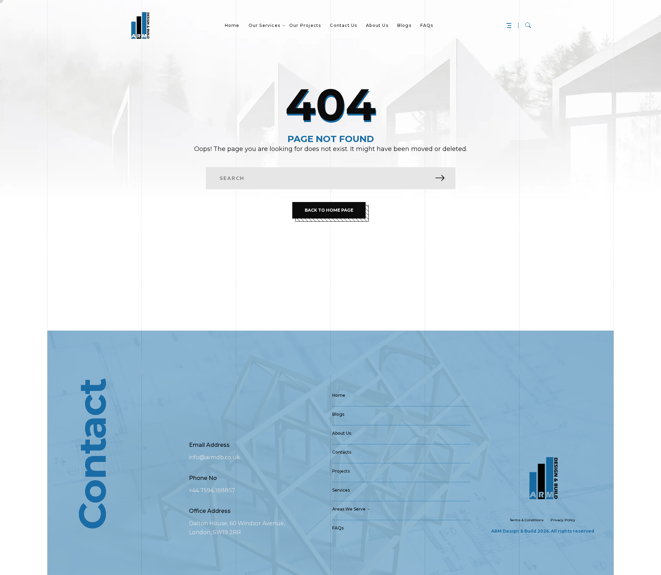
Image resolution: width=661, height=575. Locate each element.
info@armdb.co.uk (214, 457)
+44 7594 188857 (212, 490)
